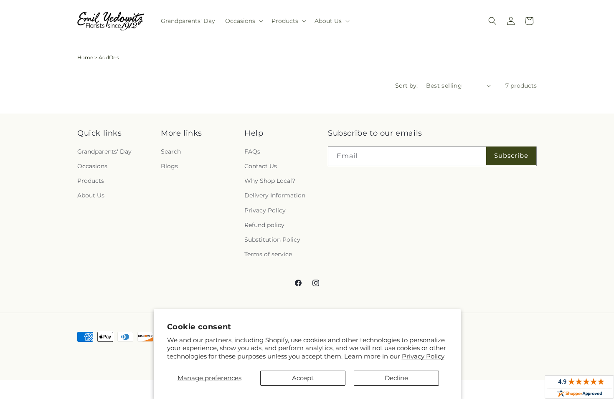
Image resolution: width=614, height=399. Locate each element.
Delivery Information (274, 195)
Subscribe (511, 155)
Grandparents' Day (104, 151)
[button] (243, 21)
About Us (90, 195)
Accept (303, 378)
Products (90, 180)
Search (171, 151)
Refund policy (264, 225)
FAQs (252, 151)
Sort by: (406, 85)
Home (85, 57)
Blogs (169, 166)
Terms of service (268, 254)
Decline (396, 378)
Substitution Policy (272, 239)
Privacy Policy (423, 356)
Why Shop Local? (269, 180)
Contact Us (260, 166)
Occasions (92, 166)
